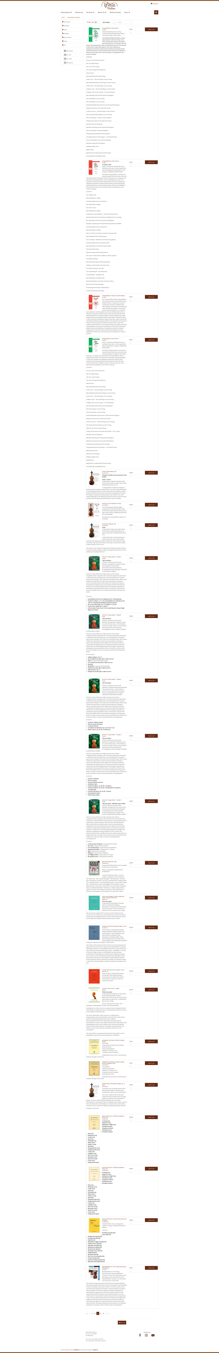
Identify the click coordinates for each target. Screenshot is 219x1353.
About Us (95, 1350)
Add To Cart (151, 29)
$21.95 (131, 927)
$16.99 (131, 863)
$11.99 (131, 525)
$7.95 (130, 1268)
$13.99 (131, 680)
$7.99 (130, 162)
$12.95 (131, 989)
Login (62, 1347)
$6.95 (130, 297)
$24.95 (131, 897)
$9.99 (130, 29)
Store (63, 17)
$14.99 (131, 616)
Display (89, 22)
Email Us (76, 1350)
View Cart (122, 1322)
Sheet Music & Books (73, 17)
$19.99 (131, 558)
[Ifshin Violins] (109, 5)
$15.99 (131, 1117)
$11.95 (131, 472)
